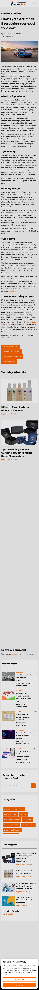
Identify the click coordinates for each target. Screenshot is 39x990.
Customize (19, 980)
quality (12, 291)
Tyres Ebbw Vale (9, 361)
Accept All (20, 985)
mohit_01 (6, 34)
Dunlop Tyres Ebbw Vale (12, 357)
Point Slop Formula (11, 911)
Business (5, 14)
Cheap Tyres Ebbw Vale (11, 352)
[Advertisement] (19, 557)
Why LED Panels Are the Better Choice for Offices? (24, 677)
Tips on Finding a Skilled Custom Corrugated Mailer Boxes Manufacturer (16, 452)
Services (23, 814)
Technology (19, 809)
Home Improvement (12, 820)
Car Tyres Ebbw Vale (10, 347)
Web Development (11, 825)
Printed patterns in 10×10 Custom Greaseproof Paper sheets (24, 717)
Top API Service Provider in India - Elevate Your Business (24, 735)
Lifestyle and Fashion (12, 830)
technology (20, 730)
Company (16, 14)
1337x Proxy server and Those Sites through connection (25, 899)
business (19, 672)
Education (27, 820)
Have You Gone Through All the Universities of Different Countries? (26, 886)
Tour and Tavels (28, 825)
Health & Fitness (10, 814)
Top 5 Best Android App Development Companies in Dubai (23, 754)
